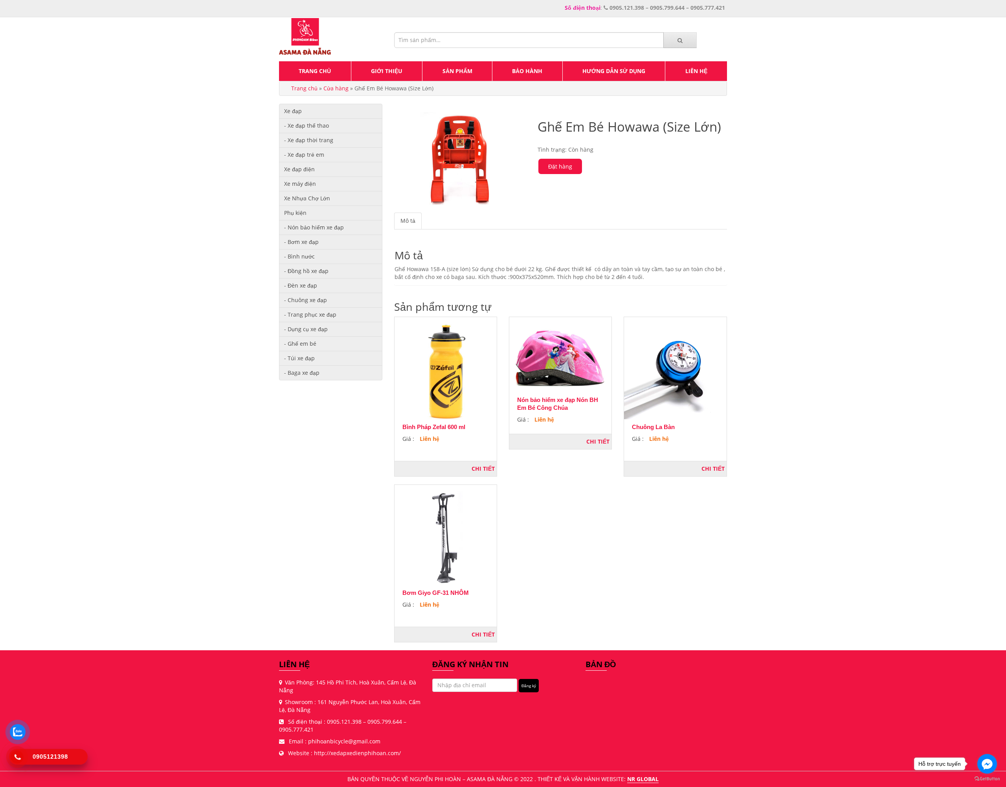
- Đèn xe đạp (300, 285)
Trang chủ (315, 71)
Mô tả (407, 220)
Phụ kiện (295, 212)
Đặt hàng (560, 166)
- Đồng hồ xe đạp (306, 271)
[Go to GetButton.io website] (987, 778)
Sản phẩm (457, 71)
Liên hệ (696, 71)
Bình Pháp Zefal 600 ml (433, 427)
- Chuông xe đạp (305, 300)
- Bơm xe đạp (301, 242)
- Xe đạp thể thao (306, 125)
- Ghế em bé (300, 343)
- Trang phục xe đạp (310, 314)
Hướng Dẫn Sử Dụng (613, 71)
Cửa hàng (336, 88)
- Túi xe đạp (299, 358)
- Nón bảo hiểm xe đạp (314, 227)
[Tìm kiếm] (680, 40)
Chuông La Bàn (653, 427)
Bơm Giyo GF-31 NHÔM (435, 592)
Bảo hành (527, 71)
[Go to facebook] (987, 764)
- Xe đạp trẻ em (304, 154)
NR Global (643, 779)
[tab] (408, 221)
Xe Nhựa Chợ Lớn (307, 198)
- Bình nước (299, 256)
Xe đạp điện (299, 169)
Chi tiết (483, 468)
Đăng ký (528, 685)
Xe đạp (293, 111)
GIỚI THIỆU (386, 71)
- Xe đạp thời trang (308, 140)
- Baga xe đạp (301, 372)
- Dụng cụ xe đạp (306, 329)
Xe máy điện (300, 183)
